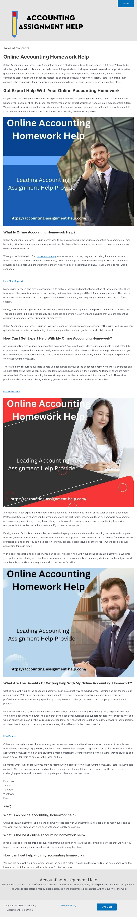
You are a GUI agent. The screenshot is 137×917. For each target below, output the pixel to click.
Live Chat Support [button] (13, 281)
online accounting (46, 256)
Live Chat (107, 906)
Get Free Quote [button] (11, 391)
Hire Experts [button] (9, 736)
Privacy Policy (68, 905)
